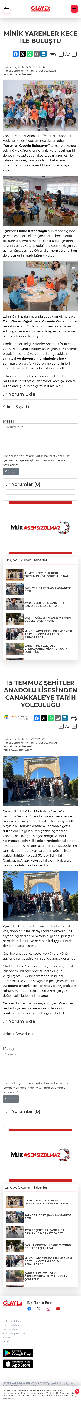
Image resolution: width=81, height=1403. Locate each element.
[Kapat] (77, 1391)
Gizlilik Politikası (12, 1321)
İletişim (7, 1341)
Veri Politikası (10, 1329)
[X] (39, 1309)
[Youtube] (58, 1309)
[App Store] (40, 1363)
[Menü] (74, 9)
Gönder (11, 472)
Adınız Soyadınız (18, 406)
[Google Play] (40, 1353)
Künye (6, 1337)
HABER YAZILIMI (12, 1383)
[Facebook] (29, 1309)
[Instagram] (48, 1309)
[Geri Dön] (6, 9)
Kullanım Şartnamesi (14, 1333)
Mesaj (8, 421)
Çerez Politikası (11, 1325)
